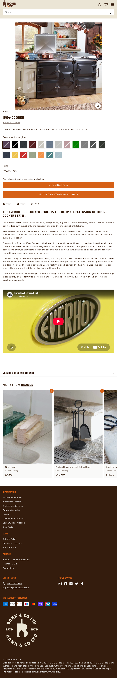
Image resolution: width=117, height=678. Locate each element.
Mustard (15, 155)
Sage (32, 155)
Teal (49, 155)
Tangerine (41, 155)
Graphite (93, 144)
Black (15, 144)
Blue (23, 144)
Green (102, 144)
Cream (41, 144)
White (67, 155)
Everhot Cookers (11, 122)
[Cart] (105, 4)
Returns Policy (9, 539)
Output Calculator (11, 510)
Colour (14, 137)
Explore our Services (13, 506)
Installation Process (12, 502)
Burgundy (32, 144)
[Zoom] (98, 106)
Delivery (7, 515)
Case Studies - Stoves (13, 519)
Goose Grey (84, 144)
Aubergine (6, 144)
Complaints (8, 568)
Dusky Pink (67, 144)
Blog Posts (8, 527)
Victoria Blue (58, 155)
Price (5, 166)
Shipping (19, 179)
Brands (27, 384)
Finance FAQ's (10, 564)
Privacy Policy (9, 548)
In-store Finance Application (16, 560)
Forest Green (76, 144)
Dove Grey (58, 144)
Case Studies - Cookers (14, 523)
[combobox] (58, 12)
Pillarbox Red (23, 155)
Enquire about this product (18, 373)
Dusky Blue (49, 144)
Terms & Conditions (12, 543)
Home (5, 111)
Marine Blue (6, 155)
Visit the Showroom (12, 498)
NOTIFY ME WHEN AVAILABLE (58, 194)
